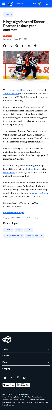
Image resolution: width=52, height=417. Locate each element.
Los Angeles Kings (16, 89)
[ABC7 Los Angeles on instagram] (18, 378)
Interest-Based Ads (20, 399)
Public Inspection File (37, 399)
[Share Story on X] (10, 45)
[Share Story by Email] (29, 45)
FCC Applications (8, 402)
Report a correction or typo (13, 212)
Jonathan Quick (40, 192)
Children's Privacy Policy (11, 397)
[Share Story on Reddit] (17, 45)
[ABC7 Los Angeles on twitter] (11, 378)
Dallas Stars (9, 172)
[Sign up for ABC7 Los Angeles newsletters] (24, 378)
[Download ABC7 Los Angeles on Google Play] (23, 385)
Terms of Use (7, 399)
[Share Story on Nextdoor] (23, 45)
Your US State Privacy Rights (32, 397)
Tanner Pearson (11, 93)
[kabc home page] (6, 339)
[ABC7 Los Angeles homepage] (10, 4)
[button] (4, 3)
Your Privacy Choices (21, 394)
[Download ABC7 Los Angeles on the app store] (8, 385)
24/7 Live (19, 4)
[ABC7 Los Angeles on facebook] (5, 378)
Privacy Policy (7, 394)
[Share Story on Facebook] (4, 45)
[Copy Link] (35, 45)
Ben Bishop (34, 168)
